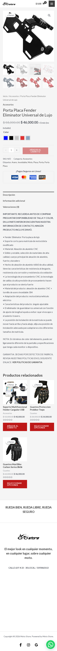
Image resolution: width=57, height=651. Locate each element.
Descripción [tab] (9, 195)
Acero (14, 162)
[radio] (6, 138)
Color (6, 132)
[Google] (36, 645)
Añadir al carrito (35, 151)
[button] (49, 15)
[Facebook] (20, 645)
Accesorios (14, 96)
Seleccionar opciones (41, 427)
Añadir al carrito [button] (12, 427)
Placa (35, 162)
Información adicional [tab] (14, 201)
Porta (41, 162)
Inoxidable (22, 162)
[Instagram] (28, 645)
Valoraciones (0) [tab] (11, 207)
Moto (30, 162)
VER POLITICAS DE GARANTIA (27, 362)
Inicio (5, 96)
